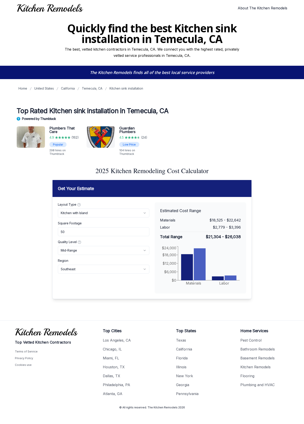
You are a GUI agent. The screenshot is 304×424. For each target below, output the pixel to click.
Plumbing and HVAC (257, 385)
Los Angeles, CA (117, 340)
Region (63, 260)
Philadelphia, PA (116, 385)
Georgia (182, 385)
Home (22, 88)
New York (184, 376)
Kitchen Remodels (255, 367)
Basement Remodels (257, 358)
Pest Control (250, 340)
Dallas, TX (111, 376)
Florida (182, 358)
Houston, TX (114, 367)
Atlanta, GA (112, 393)
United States (44, 88)
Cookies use (23, 365)
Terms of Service (26, 351)
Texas (181, 340)
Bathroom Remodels (257, 349)
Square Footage (70, 223)
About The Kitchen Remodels (262, 8)
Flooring (247, 376)
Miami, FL (111, 358)
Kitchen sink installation (126, 88)
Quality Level (67, 242)
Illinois (181, 367)
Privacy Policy (24, 358)
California (68, 88)
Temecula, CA (92, 88)
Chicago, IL (112, 349)
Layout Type (67, 204)
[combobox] (103, 213)
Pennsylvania (187, 393)
